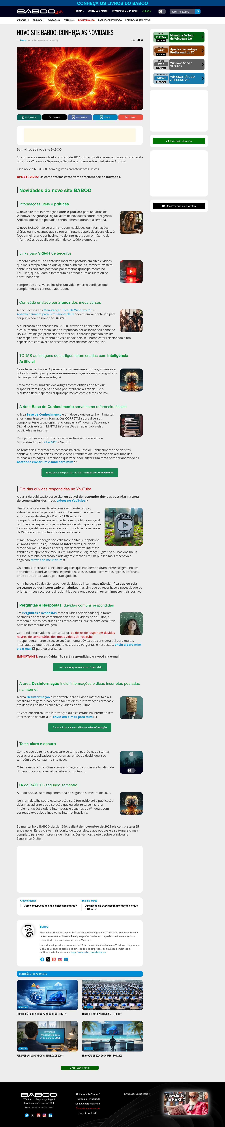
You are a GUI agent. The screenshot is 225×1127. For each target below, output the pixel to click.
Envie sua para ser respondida (80, 667)
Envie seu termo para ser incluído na (80, 472)
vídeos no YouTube (71, 500)
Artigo (56, 40)
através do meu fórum (46, 560)
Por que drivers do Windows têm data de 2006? (40, 1055)
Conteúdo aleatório (181, 141)
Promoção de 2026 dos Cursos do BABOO (102, 1055)
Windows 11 (39, 20)
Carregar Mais (80, 1067)
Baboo (23, 40)
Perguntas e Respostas (137, 20)
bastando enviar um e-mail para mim (45, 462)
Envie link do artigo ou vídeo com (80, 727)
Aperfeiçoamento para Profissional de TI (45, 314)
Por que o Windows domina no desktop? (102, 1014)
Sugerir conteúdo (88, 1113)
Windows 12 (23, 20)
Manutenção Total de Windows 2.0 (68, 310)
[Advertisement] (80, 135)
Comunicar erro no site (88, 1108)
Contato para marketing (88, 1103)
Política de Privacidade (88, 1098)
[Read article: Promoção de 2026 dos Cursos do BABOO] (112, 1036)
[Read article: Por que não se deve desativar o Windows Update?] (47, 995)
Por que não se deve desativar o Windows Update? (42, 1014)
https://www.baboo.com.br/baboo (88, 952)
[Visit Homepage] (40, 11)
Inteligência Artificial (125, 11)
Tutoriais (69, 20)
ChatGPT (50, 442)
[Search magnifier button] (198, 11)
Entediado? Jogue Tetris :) (137, 1094)
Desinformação (38, 697)
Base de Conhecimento (110, 20)
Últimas (79, 11)
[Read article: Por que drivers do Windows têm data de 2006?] (47, 1036)
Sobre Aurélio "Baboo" (88, 1094)
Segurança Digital (98, 11)
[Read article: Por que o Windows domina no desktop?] (112, 995)
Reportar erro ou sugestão (181, 206)
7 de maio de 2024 (40, 40)
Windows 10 (54, 20)
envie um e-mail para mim (73, 717)
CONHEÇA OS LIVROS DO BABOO (112, 3)
